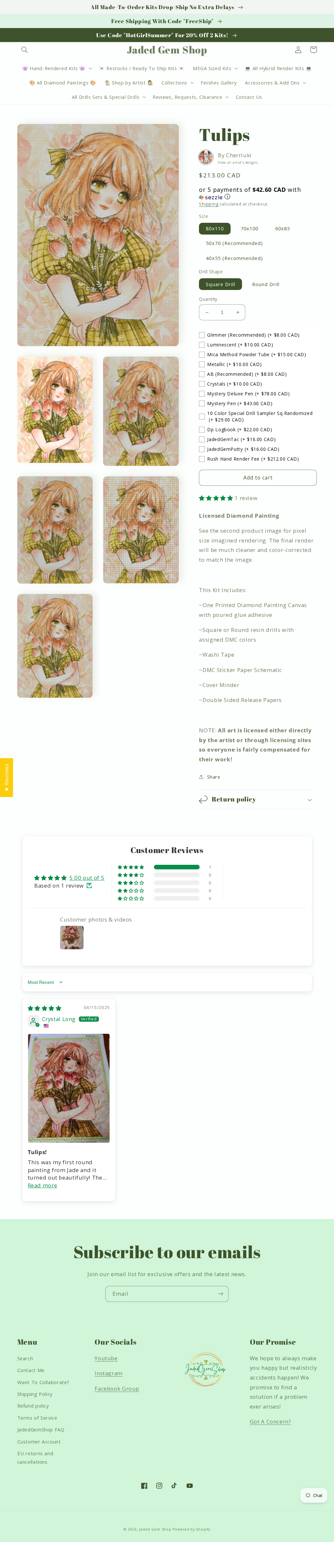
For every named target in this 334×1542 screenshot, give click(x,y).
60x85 (282, 228)
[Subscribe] (220, 1294)
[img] (45, 1008)
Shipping (208, 204)
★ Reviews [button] (6, 777)
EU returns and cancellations (35, 1457)
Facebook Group (117, 1388)
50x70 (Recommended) (234, 243)
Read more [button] (42, 1185)
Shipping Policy (35, 1394)
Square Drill (220, 284)
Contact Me (31, 1370)
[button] (24, 49)
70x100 (249, 228)
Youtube (106, 1358)
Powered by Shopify (191, 1529)
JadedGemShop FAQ (41, 1429)
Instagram (109, 1373)
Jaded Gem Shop (155, 1529)
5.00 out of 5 (86, 877)
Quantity (208, 299)
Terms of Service (37, 1417)
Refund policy (33, 1405)
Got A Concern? (270, 1421)
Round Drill (266, 284)
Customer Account (39, 1441)
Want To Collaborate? (43, 1382)
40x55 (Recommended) (234, 258)
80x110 (214, 228)
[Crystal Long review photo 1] (69, 1088)
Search (25, 1358)
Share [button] (213, 776)
